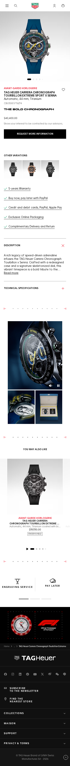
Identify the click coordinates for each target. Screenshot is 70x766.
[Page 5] (42, 79)
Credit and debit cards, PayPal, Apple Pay (35, 207)
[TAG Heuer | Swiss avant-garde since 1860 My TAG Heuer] (35, 658)
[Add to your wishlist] (63, 89)
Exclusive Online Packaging (26, 217)
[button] (54, 6)
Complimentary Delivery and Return (32, 226)
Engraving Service (17, 587)
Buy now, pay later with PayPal (28, 198)
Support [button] (10, 733)
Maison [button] (10, 723)
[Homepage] (35, 5)
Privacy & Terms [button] (16, 743)
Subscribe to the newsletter (24, 689)
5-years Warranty (20, 188)
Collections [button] (14, 713)
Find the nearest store (21, 700)
